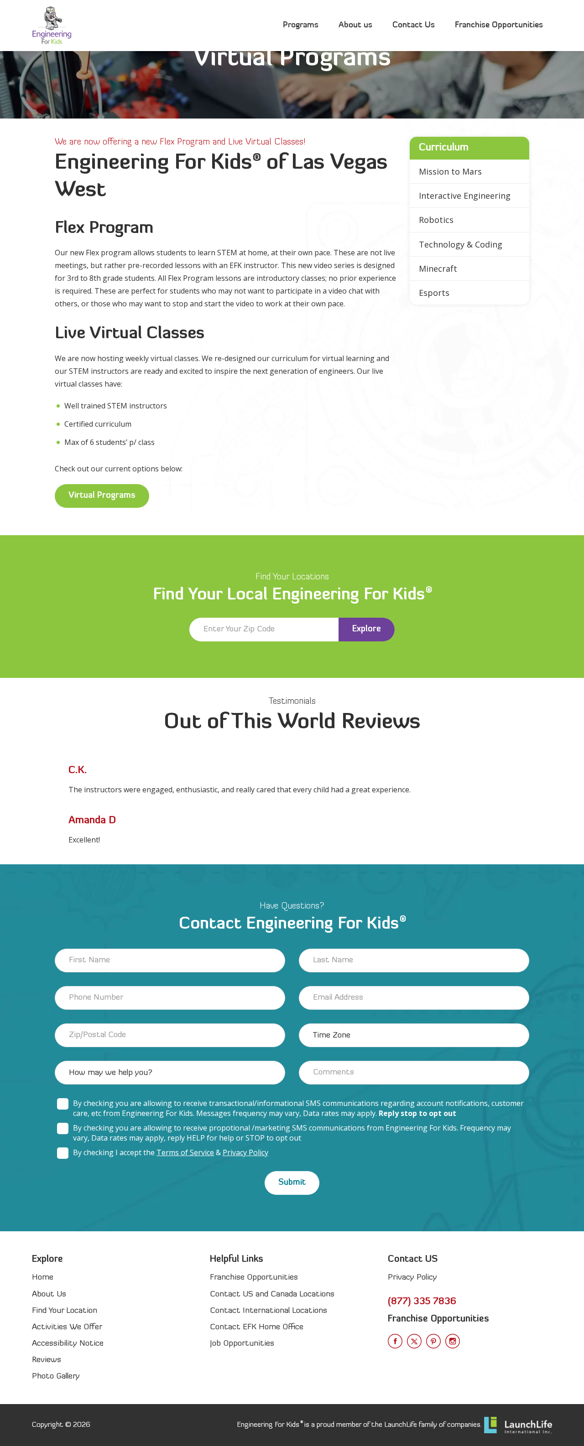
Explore (366, 629)
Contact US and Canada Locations (272, 1294)
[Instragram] (452, 1341)
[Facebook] (395, 1341)
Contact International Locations (268, 1311)
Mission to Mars (450, 171)
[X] (414, 1341)
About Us (49, 1294)
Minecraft (438, 268)
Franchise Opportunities (499, 25)
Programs (300, 25)
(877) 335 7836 (422, 1302)
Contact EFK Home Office (256, 1327)
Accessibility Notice (68, 1343)
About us (355, 25)
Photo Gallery (56, 1376)
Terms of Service (185, 1152)
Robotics (436, 219)
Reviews (46, 1360)
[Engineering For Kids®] (52, 25)
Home (42, 1277)
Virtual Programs (102, 495)
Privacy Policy (245, 1152)
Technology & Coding (460, 244)
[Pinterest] (433, 1341)
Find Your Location (64, 1311)
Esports (434, 292)
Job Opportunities (242, 1343)
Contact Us (413, 25)
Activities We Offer (67, 1327)
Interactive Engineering (465, 195)
